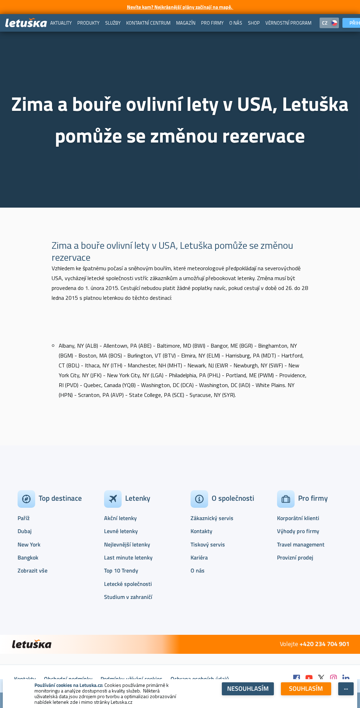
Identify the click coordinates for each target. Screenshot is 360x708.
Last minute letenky (128, 557)
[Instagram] (333, 679)
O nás (198, 570)
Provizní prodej (295, 557)
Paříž (24, 518)
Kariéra (199, 557)
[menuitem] (61, 23)
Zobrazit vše (32, 570)
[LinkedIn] (345, 679)
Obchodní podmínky (68, 679)
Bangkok (28, 557)
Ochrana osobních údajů (200, 679)
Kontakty (201, 531)
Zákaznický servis (212, 518)
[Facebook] (296, 679)
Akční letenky (120, 518)
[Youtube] (309, 679)
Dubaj (25, 531)
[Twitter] (321, 679)
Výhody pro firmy (298, 531)
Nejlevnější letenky (127, 544)
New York (29, 544)
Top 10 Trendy (121, 570)
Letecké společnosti (128, 584)
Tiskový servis (208, 544)
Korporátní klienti (298, 518)
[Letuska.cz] (26, 23)
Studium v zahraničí (128, 597)
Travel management (300, 544)
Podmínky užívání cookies (131, 679)
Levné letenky (121, 531)
